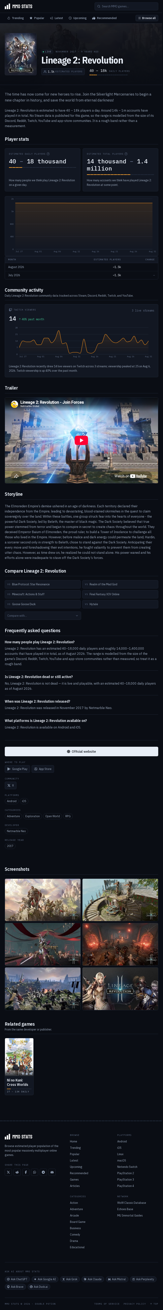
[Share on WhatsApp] (34, 1172)
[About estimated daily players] (48, 153)
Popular (39, 18)
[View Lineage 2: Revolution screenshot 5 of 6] (43, 988)
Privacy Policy (135, 1304)
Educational (77, 1247)
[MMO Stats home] (18, 6)
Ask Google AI (47, 1279)
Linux (120, 1154)
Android (11, 801)
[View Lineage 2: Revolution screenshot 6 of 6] (120, 988)
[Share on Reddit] (17, 1172)
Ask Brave (17, 1287)
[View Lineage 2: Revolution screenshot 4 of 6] (120, 944)
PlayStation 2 (125, 1173)
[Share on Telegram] (43, 1172)
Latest (59, 18)
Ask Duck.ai (41, 1287)
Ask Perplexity (145, 1279)
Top (155, 1304)
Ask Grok (71, 1279)
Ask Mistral (119, 1279)
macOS (121, 1160)
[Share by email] (52, 1172)
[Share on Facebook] (25, 1172)
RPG (68, 816)
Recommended (107, 18)
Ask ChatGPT (19, 1279)
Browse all (149, 18)
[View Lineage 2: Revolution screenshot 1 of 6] (43, 900)
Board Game (77, 1222)
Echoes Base (125, 1209)
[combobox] (43, 616)
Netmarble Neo (16, 831)
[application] (81, 226)
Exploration (32, 816)
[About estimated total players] (126, 153)
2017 (10, 846)
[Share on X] (8, 1172)
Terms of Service (107, 1304)
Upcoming (80, 18)
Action (74, 1203)
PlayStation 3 (125, 1179)
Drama (74, 1241)
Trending (18, 18)
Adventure (13, 816)
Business (75, 1228)
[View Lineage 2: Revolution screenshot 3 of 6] (43, 944)
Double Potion (45, 1303)
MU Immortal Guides (130, 1215)
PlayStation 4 (125, 1186)
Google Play (19, 769)
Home (73, 1141)
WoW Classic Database (131, 1203)
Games (74, 1179)
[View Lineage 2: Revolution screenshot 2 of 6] (120, 900)
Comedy (75, 1234)
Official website (84, 751)
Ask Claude (95, 1279)
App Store (45, 769)
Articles (75, 1186)
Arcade (74, 1215)
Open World (52, 816)
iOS (24, 801)
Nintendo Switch (127, 1167)
